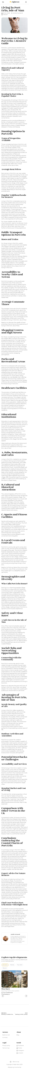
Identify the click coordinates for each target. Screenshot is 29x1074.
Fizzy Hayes (5, 989)
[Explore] (3, 2)
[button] (25, 973)
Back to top (16, 1061)
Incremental (17, 1067)
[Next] (26, 996)
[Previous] (2, 996)
